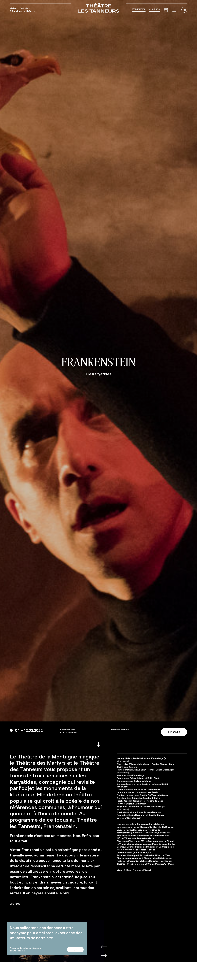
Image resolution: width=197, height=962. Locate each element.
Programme (139, 8)
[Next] (100, 951)
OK (75, 949)
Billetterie (154, 8)
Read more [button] (16, 904)
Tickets (174, 732)
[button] (174, 10)
